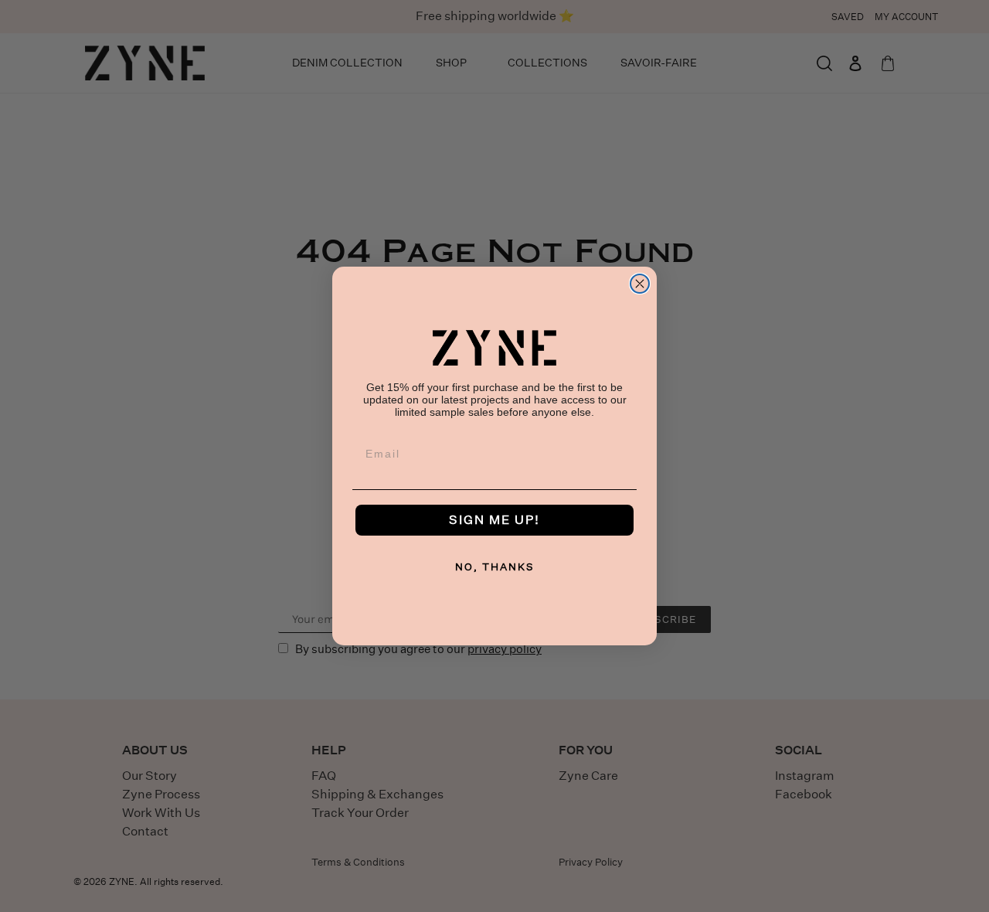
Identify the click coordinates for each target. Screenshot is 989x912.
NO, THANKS (495, 566)
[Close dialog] (639, 283)
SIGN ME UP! (494, 519)
